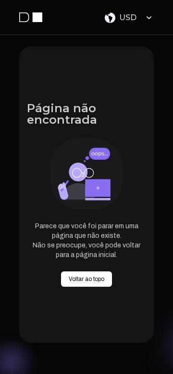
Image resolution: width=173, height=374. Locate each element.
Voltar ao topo (86, 279)
